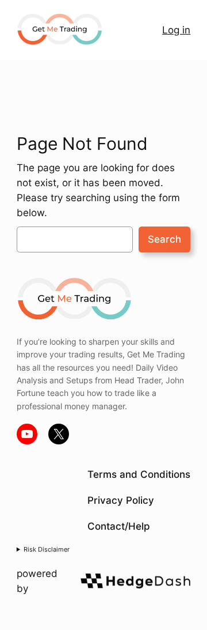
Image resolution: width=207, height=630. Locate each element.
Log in (176, 30)
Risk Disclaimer (47, 549)
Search (164, 239)
